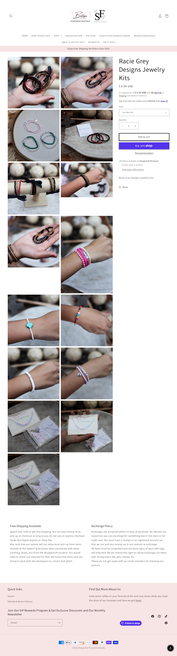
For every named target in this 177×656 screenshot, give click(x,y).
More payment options (144, 153)
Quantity (123, 119)
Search (11, 596)
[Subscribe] (59, 622)
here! (138, 600)
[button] (11, 16)
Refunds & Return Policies (20, 601)
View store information (133, 169)
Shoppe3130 (83, 648)
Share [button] (125, 187)
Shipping (122, 95)
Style (121, 106)
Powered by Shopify (97, 648)
